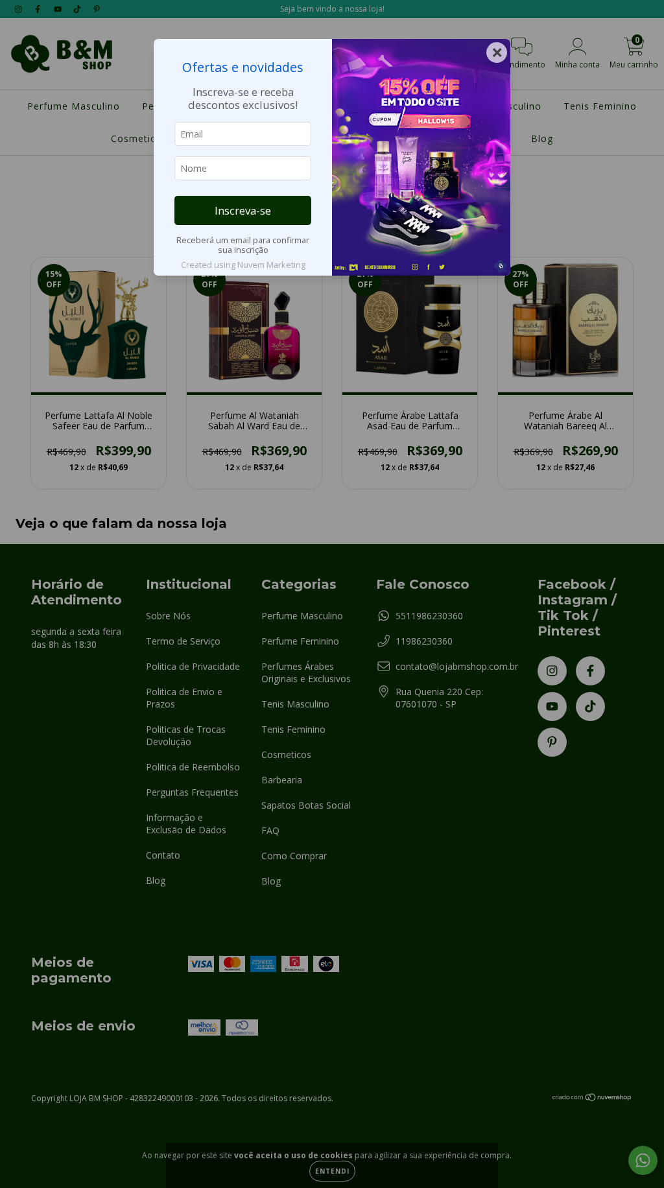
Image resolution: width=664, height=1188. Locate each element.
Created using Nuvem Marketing (243, 264)
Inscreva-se (243, 210)
